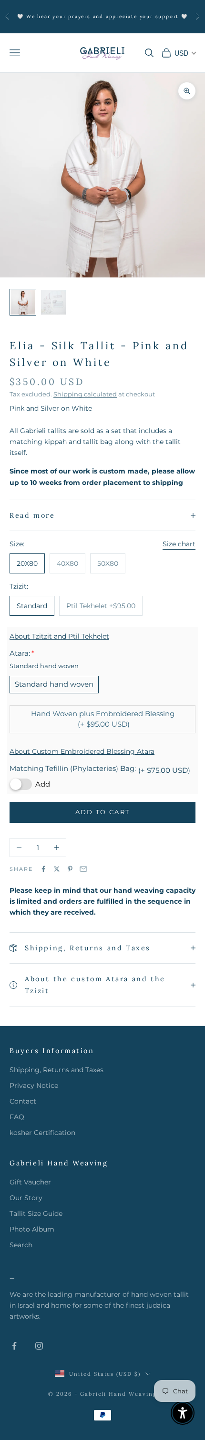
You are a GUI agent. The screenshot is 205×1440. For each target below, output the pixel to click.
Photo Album (32, 1229)
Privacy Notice (34, 1085)
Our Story (26, 1197)
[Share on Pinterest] (70, 869)
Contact (23, 1101)
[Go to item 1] (23, 302)
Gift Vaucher (30, 1182)
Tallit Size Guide (36, 1213)
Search (21, 1245)
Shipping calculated (85, 394)
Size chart (179, 544)
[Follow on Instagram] (39, 1346)
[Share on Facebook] (43, 869)
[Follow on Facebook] (14, 1346)
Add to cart (102, 812)
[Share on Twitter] (57, 869)
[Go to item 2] (53, 302)
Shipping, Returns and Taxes (56, 1069)
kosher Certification (42, 1132)
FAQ (17, 1117)
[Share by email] (83, 869)
